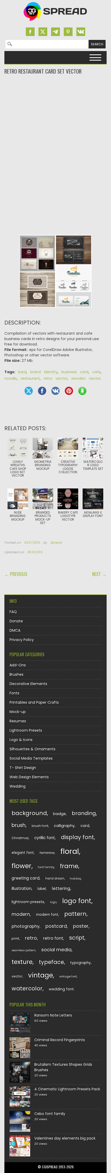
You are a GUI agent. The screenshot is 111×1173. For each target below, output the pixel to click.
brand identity (44, 372)
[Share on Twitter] (29, 391)
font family (46, 867)
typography (80, 962)
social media (56, 949)
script (76, 937)
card (85, 825)
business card (74, 372)
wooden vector (86, 378)
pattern (75, 914)
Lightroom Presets (26, 730)
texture (22, 962)
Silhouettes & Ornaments (33, 749)
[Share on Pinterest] (69, 391)
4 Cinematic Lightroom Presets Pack (67, 1089)
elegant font (23, 852)
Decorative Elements (28, 683)
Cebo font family (49, 1113)
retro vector (55, 378)
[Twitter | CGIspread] (42, 31)
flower (21, 865)
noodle (10, 378)
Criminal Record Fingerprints (59, 1039)
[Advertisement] (55, 95)
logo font (76, 900)
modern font (47, 914)
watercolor (27, 988)
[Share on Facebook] (42, 391)
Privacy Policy (22, 639)
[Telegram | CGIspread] (55, 31)
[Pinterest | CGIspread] (68, 31)
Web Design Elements (29, 777)
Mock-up (18, 711)
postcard (56, 926)
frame (69, 866)
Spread (56, 543)
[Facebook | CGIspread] (30, 31)
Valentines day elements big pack (65, 1138)
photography (25, 926)
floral (69, 851)
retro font (53, 938)
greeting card (25, 878)
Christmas (20, 838)
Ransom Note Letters (53, 1015)
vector (17, 976)
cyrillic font (44, 837)
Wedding (18, 786)
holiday (75, 878)
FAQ (13, 611)
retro (31, 938)
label (41, 888)
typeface (51, 962)
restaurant (30, 378)
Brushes (16, 674)
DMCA (15, 630)
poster (81, 926)
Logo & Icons (21, 739)
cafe (96, 372)
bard (22, 372)
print (15, 938)
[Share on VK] (55, 391)
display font (77, 837)
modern (21, 914)
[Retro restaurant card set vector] (55, 311)
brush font (40, 826)
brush (19, 825)
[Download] (82, 391)
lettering (61, 888)
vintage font (68, 976)
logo (53, 902)
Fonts (14, 693)
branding (84, 813)
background (29, 813)
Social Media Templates (31, 758)
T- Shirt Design (23, 767)
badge (59, 813)
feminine (47, 852)
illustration (21, 888)
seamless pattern (24, 950)
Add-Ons (18, 665)
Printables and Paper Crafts (34, 702)
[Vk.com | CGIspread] (80, 31)
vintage (40, 975)
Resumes (18, 721)
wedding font (61, 989)
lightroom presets (28, 901)
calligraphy (64, 825)
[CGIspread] (55, 22)
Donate (16, 621)
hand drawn (54, 878)
